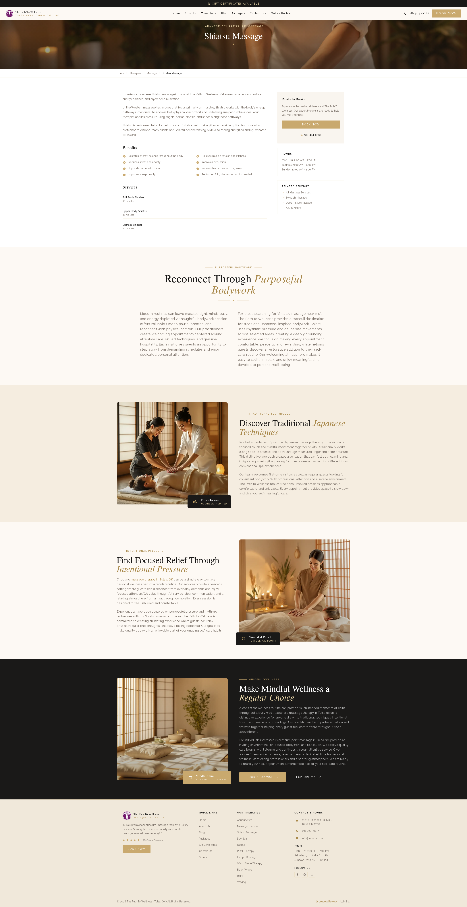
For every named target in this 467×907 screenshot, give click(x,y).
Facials (241, 844)
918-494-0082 (419, 13)
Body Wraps (244, 869)
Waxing (241, 882)
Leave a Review (328, 901)
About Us (191, 13)
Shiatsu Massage (246, 832)
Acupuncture (293, 207)
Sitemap (204, 857)
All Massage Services (298, 192)
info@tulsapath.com (313, 838)
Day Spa (242, 838)
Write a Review (281, 13)
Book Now (446, 13)
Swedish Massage (296, 197)
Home (176, 13)
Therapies (207, 13)
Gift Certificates (208, 844)
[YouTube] (312, 874)
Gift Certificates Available (235, 3)
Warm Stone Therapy (249, 863)
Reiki (240, 875)
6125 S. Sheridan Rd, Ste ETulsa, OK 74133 (317, 822)
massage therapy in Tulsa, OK (152, 579)
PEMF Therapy (245, 851)
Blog (224, 13)
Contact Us (257, 13)
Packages (204, 838)
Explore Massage (311, 777)
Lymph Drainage (246, 857)
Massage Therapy (247, 826)
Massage (152, 73)
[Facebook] (297, 874)
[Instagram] (305, 874)
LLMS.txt (345, 901)
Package (237, 13)
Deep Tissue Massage (299, 202)
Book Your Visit (260, 777)
